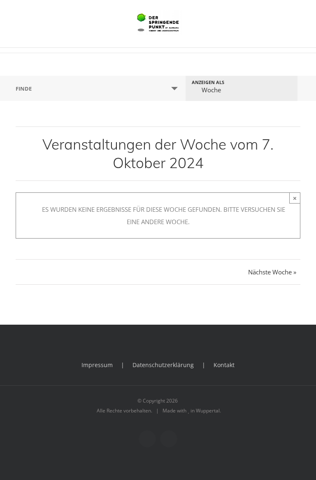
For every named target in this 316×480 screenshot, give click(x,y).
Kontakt (224, 365)
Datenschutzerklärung (163, 365)
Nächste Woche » (272, 272)
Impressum (97, 365)
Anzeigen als (208, 82)
